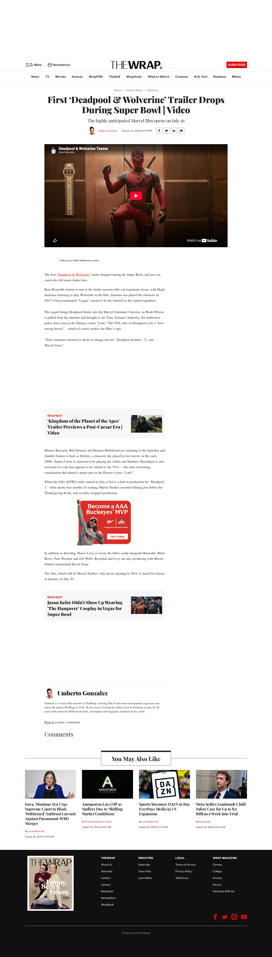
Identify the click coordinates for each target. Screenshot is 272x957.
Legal (180, 857)
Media (236, 76)
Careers (105, 884)
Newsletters (61, 65)
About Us (106, 864)
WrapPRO (96, 76)
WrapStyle (134, 76)
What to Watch (158, 76)
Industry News (134, 90)
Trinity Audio (78, 260)
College (217, 871)
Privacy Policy (183, 871)
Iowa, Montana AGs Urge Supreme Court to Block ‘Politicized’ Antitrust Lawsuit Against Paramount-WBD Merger (50, 814)
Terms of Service (185, 864)
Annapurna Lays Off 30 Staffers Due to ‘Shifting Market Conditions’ (102, 809)
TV (47, 76)
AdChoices (181, 877)
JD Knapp (90, 821)
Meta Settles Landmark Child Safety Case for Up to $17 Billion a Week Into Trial (221, 809)
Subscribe (237, 65)
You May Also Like (136, 759)
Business (219, 76)
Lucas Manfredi (36, 831)
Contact (106, 877)
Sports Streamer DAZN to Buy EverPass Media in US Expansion (164, 809)
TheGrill (114, 76)
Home (117, 90)
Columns (181, 76)
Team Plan (144, 871)
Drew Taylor (105, 821)
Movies (60, 76)
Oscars (217, 884)
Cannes (217, 864)
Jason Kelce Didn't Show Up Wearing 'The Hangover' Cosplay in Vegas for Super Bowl (84, 608)
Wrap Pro (145, 857)
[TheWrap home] (136, 65)
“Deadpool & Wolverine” (74, 274)
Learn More (145, 877)
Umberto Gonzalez (107, 130)
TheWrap (108, 857)
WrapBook (107, 904)
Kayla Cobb (204, 821)
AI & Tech (201, 76)
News (35, 76)
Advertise (107, 871)
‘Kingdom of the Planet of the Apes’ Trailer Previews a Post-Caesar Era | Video (84, 427)
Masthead (107, 891)
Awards (77, 76)
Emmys (217, 877)
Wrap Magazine (225, 857)
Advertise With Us (223, 891)
